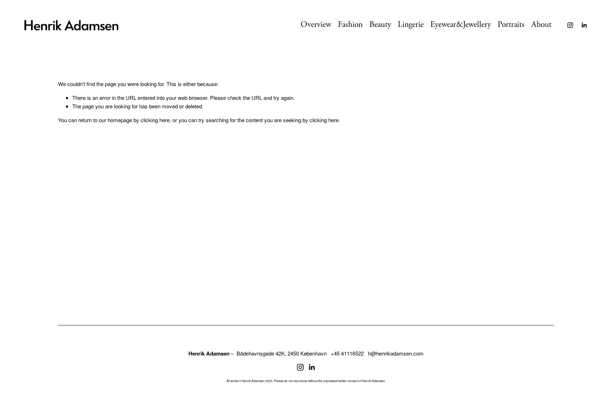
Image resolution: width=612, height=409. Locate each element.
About (541, 24)
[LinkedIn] (584, 25)
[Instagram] (570, 25)
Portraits (511, 24)
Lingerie (411, 24)
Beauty (380, 24)
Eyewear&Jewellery (460, 24)
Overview (316, 24)
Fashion (350, 24)
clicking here (155, 120)
